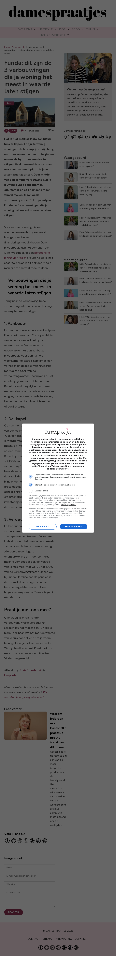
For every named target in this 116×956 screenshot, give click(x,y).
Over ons (25, 29)
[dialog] (58, 478)
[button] (58, 491)
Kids (62, 29)
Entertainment (53, 35)
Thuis (90, 29)
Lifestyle (45, 29)
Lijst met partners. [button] (68, 504)
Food (76, 29)
